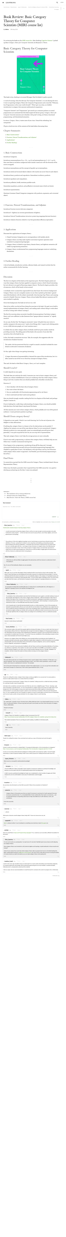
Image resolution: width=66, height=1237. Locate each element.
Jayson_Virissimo (9, 758)
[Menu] (3, 3)
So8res (7, 29)
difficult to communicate (25, 852)
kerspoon (6, 745)
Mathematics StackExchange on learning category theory (16, 527)
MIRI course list (27, 40)
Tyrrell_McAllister (10, 627)
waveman (6, 809)
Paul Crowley (9, 618)
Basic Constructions (13, 135)
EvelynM (8, 713)
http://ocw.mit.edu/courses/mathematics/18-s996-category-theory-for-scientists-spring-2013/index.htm (30, 717)
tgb (5, 674)
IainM (7, 570)
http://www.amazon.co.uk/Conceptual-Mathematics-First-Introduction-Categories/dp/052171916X (27, 749)
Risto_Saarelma (8, 525)
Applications (10, 140)
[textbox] (31, 508)
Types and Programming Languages (22, 832)
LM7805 (6, 830)
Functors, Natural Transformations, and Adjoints (21, 137)
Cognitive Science (47, 40)
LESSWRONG (11, 2)
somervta (7, 790)
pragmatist (7, 820)
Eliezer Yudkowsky (9, 557)
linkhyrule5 (8, 657)
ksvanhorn (7, 782)
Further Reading (12, 143)
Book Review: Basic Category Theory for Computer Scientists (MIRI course (25, 21)
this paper (43, 823)
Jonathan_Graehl (8, 861)
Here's (5, 823)
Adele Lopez (7, 735)
